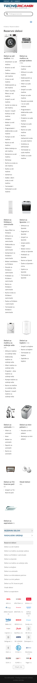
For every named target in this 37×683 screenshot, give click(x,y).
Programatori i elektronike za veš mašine (11, 131)
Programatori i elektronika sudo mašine (26, 112)
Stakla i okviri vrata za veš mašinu (9, 180)
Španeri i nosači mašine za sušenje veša (10, 394)
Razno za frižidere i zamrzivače (9, 287)
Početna (6, 27)
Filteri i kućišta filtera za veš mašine (10, 93)
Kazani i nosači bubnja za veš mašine (10, 113)
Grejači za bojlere (27, 346)
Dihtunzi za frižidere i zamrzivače (9, 238)
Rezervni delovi (12, 530)
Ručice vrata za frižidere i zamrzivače (10, 295)
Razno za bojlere (26, 350)
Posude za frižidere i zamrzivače (9, 270)
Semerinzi (8, 175)
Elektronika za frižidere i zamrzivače (10, 247)
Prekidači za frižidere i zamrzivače (9, 278)
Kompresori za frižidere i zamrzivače (10, 255)
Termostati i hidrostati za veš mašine (10, 189)
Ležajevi (8, 119)
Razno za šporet (26, 260)
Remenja (8, 160)
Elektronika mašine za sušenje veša (9, 359)
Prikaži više (18, 667)
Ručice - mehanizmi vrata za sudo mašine (27, 138)
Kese (6, 436)
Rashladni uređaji (13, 535)
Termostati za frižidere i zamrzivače (9, 309)
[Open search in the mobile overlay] (18, 13)
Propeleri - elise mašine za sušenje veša (10, 373)
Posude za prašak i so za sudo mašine (27, 103)
